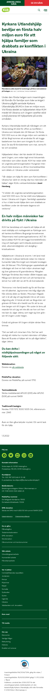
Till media (6, 623)
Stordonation (7, 539)
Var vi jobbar (7, 570)
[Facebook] (4, 455)
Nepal (4, 586)
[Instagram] (24, 455)
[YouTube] (17, 455)
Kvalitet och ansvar (9, 648)
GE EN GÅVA (37, 3)
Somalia (5, 589)
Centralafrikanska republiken (12, 573)
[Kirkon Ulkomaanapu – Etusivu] (6, 10)
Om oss (5, 632)
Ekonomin (6, 635)
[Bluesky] (10, 455)
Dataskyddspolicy (7, 516)
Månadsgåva (7, 529)
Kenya (4, 579)
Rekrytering (6, 642)
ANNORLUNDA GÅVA (14, 3)
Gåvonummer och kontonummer (15, 542)
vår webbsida (18, 367)
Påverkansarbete (8, 561)
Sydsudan (6, 592)
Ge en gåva (6, 526)
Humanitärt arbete (9, 558)
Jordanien (5, 576)
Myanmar (5, 583)
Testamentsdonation (10, 532)
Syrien (4, 596)
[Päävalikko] (45, 10)
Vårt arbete (6, 551)
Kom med (5, 614)
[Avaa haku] (39, 10)
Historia (5, 645)
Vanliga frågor (7, 638)
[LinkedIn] (30, 455)
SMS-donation (7, 536)
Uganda (5, 599)
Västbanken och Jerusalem (12, 605)
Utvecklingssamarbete (10, 554)
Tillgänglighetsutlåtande (22, 516)
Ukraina (5, 602)
